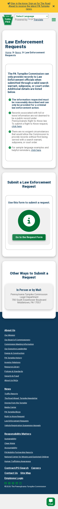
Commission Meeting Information (19, 344)
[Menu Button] (54, 19)
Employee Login (13, 478)
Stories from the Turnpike (15, 403)
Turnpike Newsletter (20, 398)
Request (14, 416)
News (18, 52)
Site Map (25, 472)
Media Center (10, 407)
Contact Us (11, 472)
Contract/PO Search (16, 467)
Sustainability (10, 438)
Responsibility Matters (17, 433)
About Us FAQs (11, 380)
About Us (9, 330)
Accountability (10, 448)
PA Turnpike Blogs (12, 412)
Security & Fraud (11, 376)
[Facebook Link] (5, 483)
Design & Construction (14, 353)
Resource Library (11, 367)
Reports (18, 452)
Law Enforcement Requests (16, 421)
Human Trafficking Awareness (17, 461)
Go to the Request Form (29, 237)
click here (17, 126)
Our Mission (9, 335)
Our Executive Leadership (15, 349)
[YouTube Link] (20, 483)
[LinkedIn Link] (17, 483)
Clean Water (9, 443)
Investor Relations (12, 362)
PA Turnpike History (13, 358)
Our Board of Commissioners (17, 339)
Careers (36, 467)
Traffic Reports (11, 393)
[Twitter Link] (9, 483)
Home (8, 52)
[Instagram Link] (13, 483)
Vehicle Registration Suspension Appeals (22, 425)
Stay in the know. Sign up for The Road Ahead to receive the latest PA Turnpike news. (29, 6)
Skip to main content (26, 19)
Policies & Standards (13, 371)
